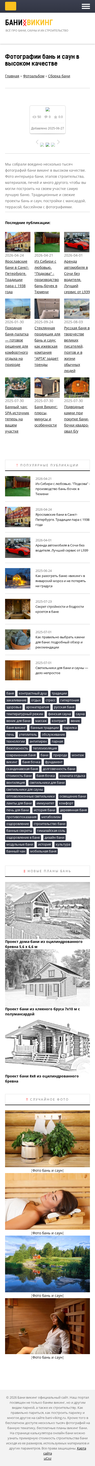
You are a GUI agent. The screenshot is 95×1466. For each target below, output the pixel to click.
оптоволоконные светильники (30, 796)
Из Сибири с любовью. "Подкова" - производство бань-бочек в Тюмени (62, 488)
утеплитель (28, 734)
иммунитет (45, 803)
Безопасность (17, 748)
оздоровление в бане (23, 837)
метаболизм (51, 817)
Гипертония (69, 700)
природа (60, 755)
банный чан (15, 851)
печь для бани (17, 810)
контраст (59, 720)
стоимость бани (19, 775)
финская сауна (59, 714)
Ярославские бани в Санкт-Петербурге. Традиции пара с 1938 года (62, 519)
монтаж (78, 755)
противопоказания (21, 817)
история (44, 844)
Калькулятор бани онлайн (10, 6)
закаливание (16, 700)
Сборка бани (59, 75)
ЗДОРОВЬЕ (13, 707)
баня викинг (16, 727)
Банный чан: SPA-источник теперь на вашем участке (17, 419)
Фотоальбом (33, 75)
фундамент (54, 762)
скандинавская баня (22, 768)
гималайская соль (51, 830)
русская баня (64, 707)
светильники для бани (47, 782)
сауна (80, 714)
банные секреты (19, 830)
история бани (44, 810)
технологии (15, 741)
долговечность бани (59, 768)
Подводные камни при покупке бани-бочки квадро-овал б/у (76, 419)
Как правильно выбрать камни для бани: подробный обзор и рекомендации (60, 642)
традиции (59, 693)
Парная (57, 741)
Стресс (50, 700)
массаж (41, 720)
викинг (11, 762)
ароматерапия (37, 707)
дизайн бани (54, 837)
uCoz (47, 1458)
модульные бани (19, 844)
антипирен (38, 741)
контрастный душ (33, 693)
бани (44, 755)
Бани (29, 23)
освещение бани (73, 796)
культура (63, 844)
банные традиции (45, 727)
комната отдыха (72, 775)
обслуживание (53, 734)
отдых (36, 700)
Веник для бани (18, 720)
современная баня (21, 755)
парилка (70, 727)
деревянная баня (73, 810)
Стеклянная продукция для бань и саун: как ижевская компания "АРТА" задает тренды (47, 346)
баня (10, 693)
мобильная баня (43, 851)
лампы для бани (19, 803)
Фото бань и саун (47, 1170)
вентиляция (15, 782)
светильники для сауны (24, 789)
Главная (12, 75)
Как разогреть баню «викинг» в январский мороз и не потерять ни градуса (60, 580)
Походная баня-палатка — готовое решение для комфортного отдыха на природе (17, 346)
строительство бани (49, 823)
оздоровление (17, 823)
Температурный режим (24, 714)
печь (10, 734)
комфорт (66, 803)
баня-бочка (45, 775)
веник (75, 720)
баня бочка (31, 762)
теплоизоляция (45, 748)
